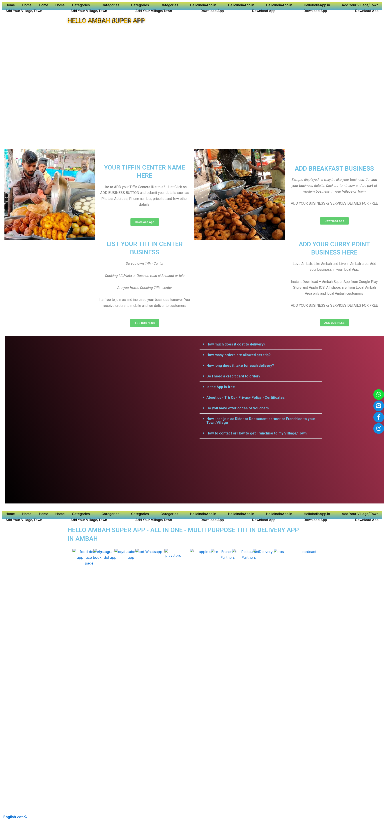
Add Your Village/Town (360, 5)
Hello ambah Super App (106, 20)
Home (10, 5)
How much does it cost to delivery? (235, 344)
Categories (81, 5)
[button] (261, 344)
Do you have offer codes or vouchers (237, 408)
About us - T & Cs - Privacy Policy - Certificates (245, 397)
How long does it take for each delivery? (240, 365)
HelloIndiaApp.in (203, 5)
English (9, 817)
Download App (212, 11)
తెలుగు (22, 817)
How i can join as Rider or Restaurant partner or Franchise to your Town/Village (260, 421)
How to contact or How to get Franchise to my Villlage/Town (256, 433)
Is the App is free (220, 387)
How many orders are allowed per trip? (238, 355)
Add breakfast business (334, 168)
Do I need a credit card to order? (233, 376)
